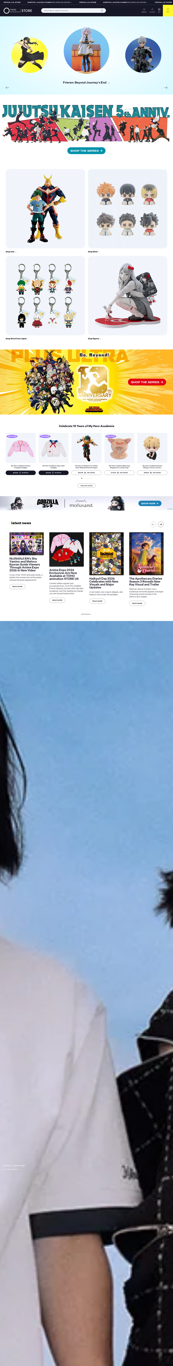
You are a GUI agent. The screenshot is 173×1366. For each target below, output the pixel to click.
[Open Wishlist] (144, 9)
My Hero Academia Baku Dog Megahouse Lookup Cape (119, 467)
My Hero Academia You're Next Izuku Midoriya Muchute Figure (86, 467)
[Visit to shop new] (45, 208)
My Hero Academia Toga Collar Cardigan (53, 467)
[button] (159, 9)
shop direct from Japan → (17, 339)
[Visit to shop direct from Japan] (45, 295)
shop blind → (94, 252)
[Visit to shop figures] (127, 295)
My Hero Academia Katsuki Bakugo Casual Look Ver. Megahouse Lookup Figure (152, 467)
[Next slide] (161, 524)
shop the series (86, 485)
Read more (17, 586)
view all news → (86, 614)
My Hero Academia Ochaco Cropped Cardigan (20, 467)
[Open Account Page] (152, 9)
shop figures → (94, 339)
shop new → (11, 252)
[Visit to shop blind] (127, 208)
